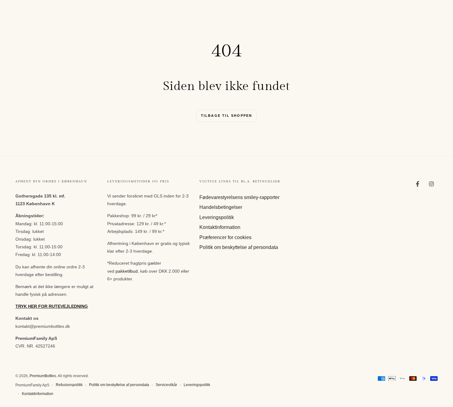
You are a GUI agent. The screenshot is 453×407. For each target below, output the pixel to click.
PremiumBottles (43, 376)
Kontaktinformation (219, 227)
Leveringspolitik (216, 217)
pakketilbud (127, 271)
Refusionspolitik (69, 385)
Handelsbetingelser (220, 207)
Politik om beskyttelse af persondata (238, 247)
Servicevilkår (166, 385)
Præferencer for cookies (225, 237)
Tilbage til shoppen (226, 115)
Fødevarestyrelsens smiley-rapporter (239, 197)
